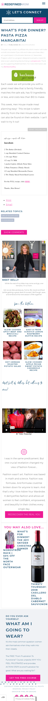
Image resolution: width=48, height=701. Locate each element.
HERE (27, 181)
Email (9, 204)
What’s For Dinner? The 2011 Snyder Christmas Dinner (25, 540)
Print (8, 200)
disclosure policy (10, 67)
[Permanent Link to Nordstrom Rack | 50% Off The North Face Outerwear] (9, 547)
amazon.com (36, 61)
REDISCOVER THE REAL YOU (24, 514)
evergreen (8, 220)
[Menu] (43, 3)
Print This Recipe (37, 129)
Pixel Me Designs (28, 691)
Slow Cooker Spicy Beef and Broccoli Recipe (12, 333)
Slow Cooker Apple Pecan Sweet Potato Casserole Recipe (33, 366)
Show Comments (14, 232)
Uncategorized (28, 45)
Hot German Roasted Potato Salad (12, 364)
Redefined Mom (15, 4)
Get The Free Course (22, 678)
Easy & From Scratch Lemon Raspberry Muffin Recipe (33, 333)
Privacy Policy (28, 689)
